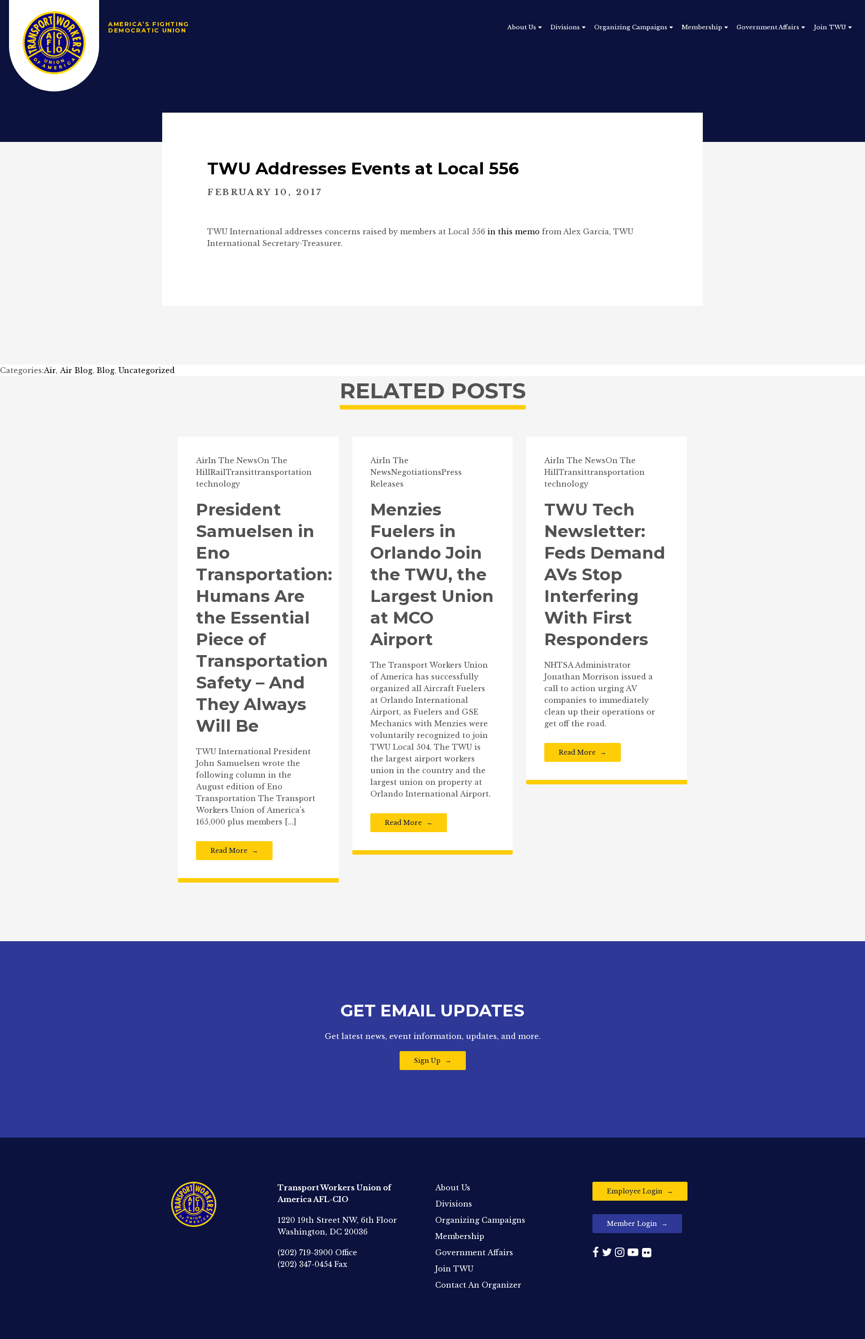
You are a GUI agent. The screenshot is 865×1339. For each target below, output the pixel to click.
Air (50, 370)
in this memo (513, 231)
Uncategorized (146, 370)
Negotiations (416, 472)
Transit (240, 472)
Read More (228, 851)
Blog (105, 370)
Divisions (565, 27)
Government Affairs (768, 27)
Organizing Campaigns (630, 27)
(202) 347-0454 (305, 1264)
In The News (232, 460)
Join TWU (830, 27)
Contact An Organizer (478, 1284)
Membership (702, 27)
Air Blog (76, 370)
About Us (521, 27)
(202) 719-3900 (305, 1252)
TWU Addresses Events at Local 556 (363, 168)
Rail (218, 472)
